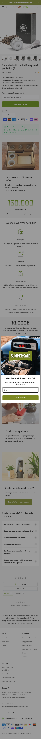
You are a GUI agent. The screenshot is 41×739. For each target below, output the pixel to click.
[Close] (37, 338)
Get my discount (20, 397)
